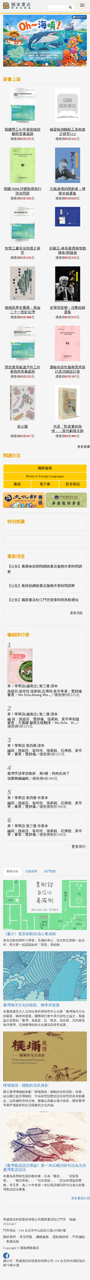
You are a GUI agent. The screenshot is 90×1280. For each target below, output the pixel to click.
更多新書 (83, 446)
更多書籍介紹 (80, 1198)
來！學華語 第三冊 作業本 (27, 826)
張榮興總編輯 (18, 778)
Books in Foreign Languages (45, 476)
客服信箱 (12, 1241)
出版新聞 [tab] (31, 871)
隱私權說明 (60, 1237)
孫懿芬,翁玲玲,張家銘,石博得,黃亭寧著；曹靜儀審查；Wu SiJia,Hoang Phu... (44, 693)
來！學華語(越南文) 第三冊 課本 (32, 686)
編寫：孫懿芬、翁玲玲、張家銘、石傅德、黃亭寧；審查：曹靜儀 (44, 752)
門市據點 (78, 1237)
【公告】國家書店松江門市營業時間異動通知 (42, 600)
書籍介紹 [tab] (12, 871)
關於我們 (9, 1237)
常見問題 (26, 1237)
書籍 (17, 484)
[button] (9, 43)
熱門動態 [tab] (50, 871)
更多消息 (76, 613)
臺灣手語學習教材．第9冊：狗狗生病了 (38, 773)
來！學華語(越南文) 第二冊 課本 (32, 714)
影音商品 (73, 484)
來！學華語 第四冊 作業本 (27, 798)
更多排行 (79, 847)
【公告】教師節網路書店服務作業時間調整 (41, 586)
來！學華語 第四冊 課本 (26, 746)
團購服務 (45, 468)
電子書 (45, 484)
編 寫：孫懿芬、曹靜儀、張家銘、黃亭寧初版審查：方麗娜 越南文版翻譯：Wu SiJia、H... (43, 721)
